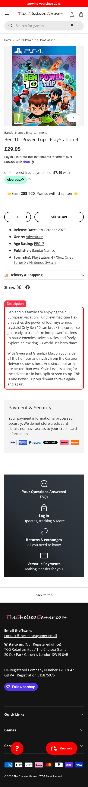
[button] (72, 25)
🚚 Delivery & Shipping (23, 275)
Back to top (44, 595)
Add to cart (59, 217)
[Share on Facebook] (27, 287)
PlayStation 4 (42, 257)
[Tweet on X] (19, 287)
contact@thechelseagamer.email (30, 635)
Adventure (34, 236)
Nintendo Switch (42, 262)
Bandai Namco (43, 250)
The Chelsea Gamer (25, 776)
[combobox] (44, 25)
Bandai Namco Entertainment (25, 132)
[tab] (15, 303)
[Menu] (7, 14)
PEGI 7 (39, 243)
